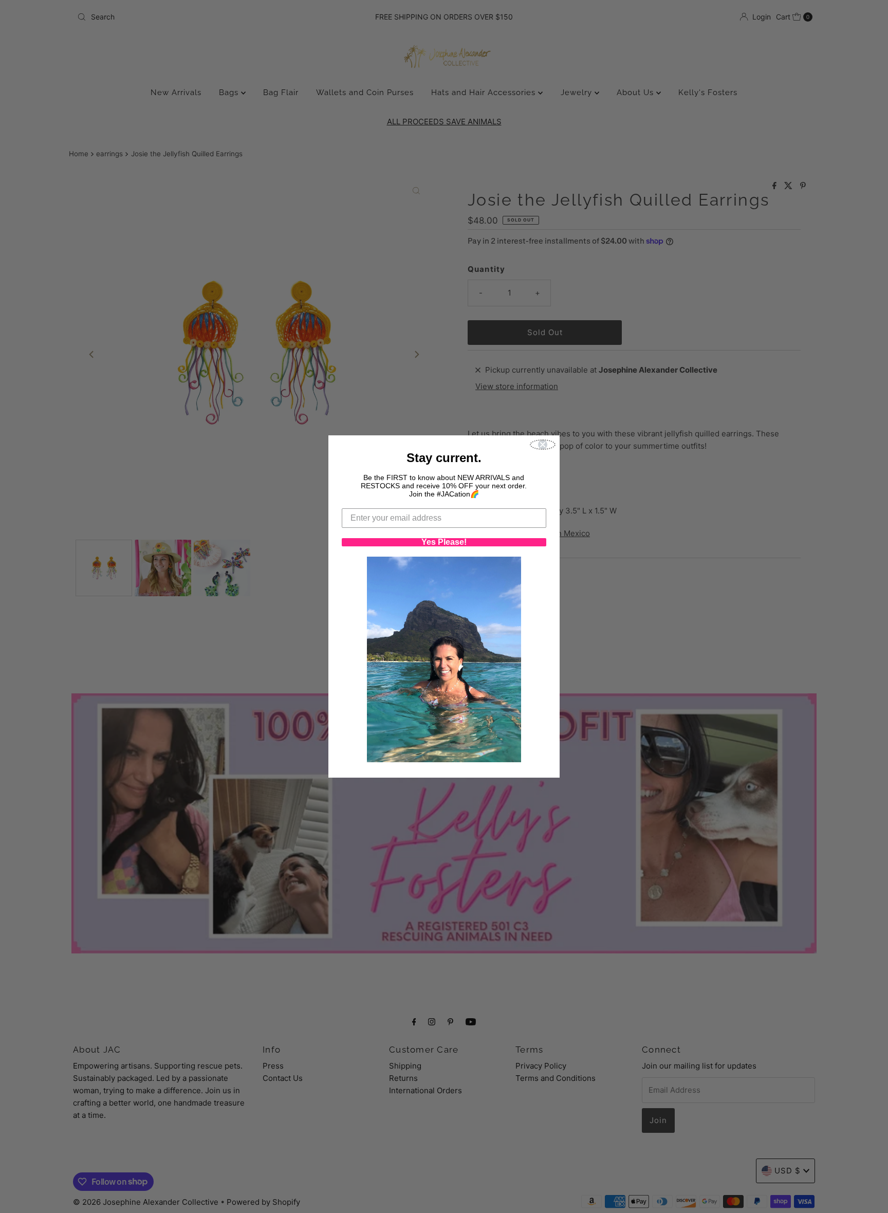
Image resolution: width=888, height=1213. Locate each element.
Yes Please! (444, 542)
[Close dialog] (543, 444)
